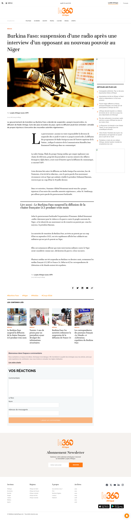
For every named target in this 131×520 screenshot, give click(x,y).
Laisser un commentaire (50, 420)
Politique (28, 21)
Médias (67, 21)
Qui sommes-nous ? (57, 489)
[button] (126, 515)
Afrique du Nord (34, 489)
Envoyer (76, 465)
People (52, 21)
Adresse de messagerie (18, 410)
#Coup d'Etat (47, 296)
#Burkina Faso (13, 296)
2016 (76, 502)
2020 (76, 493)
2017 (76, 500)
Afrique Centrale (34, 493)
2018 (76, 497)
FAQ (53, 491)
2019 (76, 495)
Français (125, 3)
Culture (59, 21)
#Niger (25, 296)
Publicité (54, 497)
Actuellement (10, 21)
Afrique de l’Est (33, 495)
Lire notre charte (15, 362)
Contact (54, 495)
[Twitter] (111, 485)
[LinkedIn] (119, 485)
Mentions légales (56, 493)
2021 (76, 491)
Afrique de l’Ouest (34, 491)
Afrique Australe (34, 497)
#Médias (34, 296)
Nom (11, 401)
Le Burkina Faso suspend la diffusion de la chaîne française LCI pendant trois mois (52, 206)
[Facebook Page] (107, 485)
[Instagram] (123, 485)
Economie (37, 21)
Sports (73, 21)
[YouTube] (115, 485)
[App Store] (104, 506)
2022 (76, 489)
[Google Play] (117, 506)
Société (45, 21)
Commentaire (14, 378)
